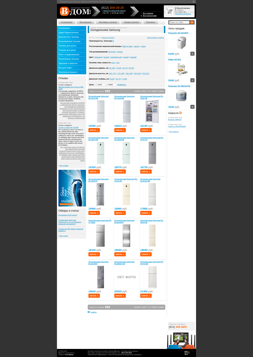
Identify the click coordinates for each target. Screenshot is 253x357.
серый (126, 57)
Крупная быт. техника (68, 37)
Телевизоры (64, 28)
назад (144, 91)
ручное (120, 52)
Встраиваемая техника (69, 41)
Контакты (150, 22)
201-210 (145, 73)
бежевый (98, 57)
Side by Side (127, 46)
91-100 (112, 68)
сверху (137, 46)
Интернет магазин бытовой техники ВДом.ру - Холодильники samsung (113, 351)
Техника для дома (67, 50)
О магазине (66, 22)
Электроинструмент (67, 72)
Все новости (174, 131)
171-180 (120, 73)
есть (113, 63)
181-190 (129, 73)
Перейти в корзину (183, 14)
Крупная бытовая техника (106, 27)
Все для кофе (65, 67)
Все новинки (148, 13)
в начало (137, 91)
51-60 (119, 68)
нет (118, 63)
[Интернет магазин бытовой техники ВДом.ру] (74, 11)
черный (133, 57)
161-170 (112, 73)
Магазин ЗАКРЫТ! (175, 119)
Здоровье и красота (67, 63)
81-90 (131, 68)
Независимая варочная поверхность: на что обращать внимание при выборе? (69, 222)
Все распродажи (150, 16)
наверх (94, 312)
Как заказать (86, 22)
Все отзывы (64, 165)
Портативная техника (68, 59)
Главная (93, 27)
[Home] (194, 2)
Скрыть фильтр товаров (155, 37)
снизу (143, 46)
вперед (154, 91)
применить (121, 85)
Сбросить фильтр (108, 37)
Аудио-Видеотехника (68, 32)
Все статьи (64, 236)
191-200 (137, 73)
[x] (113, 41)
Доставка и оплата (108, 22)
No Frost (111, 52)
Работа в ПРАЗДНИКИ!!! (177, 126)
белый (106, 57)
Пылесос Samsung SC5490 (68, 127)
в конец (161, 91)
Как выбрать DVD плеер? (67, 215)
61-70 (125, 68)
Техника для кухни (67, 45)
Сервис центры (131, 22)
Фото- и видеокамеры (68, 54)
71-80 (124, 79)
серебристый (116, 57)
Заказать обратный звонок (114, 11)
